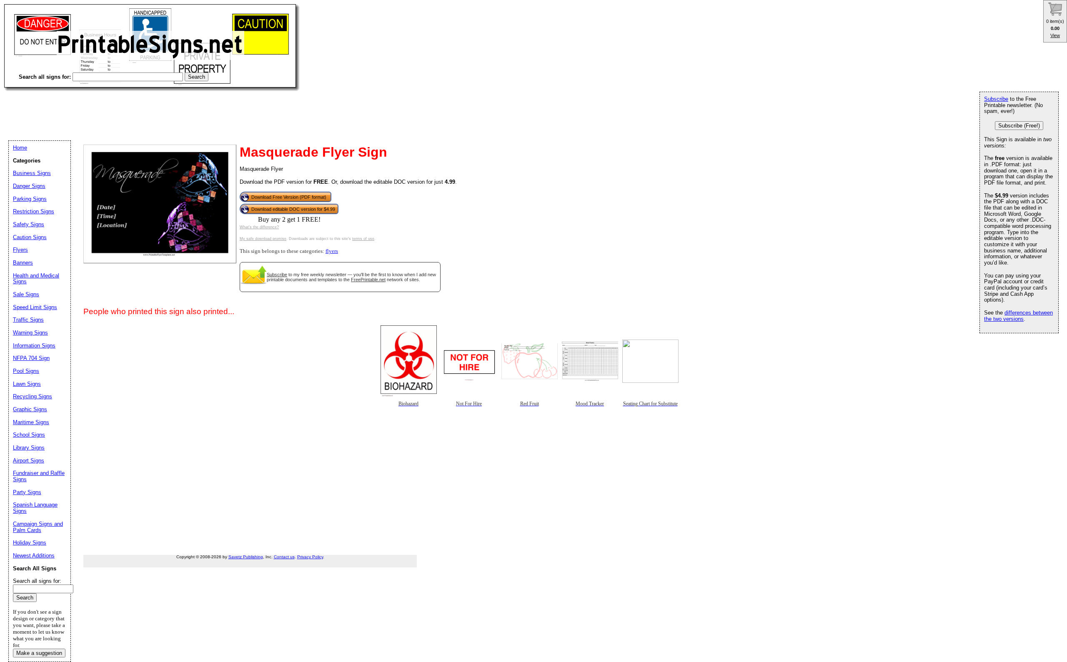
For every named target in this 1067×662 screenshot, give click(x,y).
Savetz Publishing (245, 557)
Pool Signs (26, 371)
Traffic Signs (28, 320)
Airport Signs (28, 460)
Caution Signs (30, 237)
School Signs (29, 435)
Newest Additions (34, 555)
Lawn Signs (27, 384)
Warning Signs (30, 333)
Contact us (284, 557)
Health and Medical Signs (36, 278)
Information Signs (34, 345)
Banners (23, 263)
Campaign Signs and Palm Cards (38, 527)
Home (20, 148)
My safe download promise (263, 239)
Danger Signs (29, 186)
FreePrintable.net (368, 279)
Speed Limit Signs (35, 307)
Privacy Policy (310, 557)
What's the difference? (259, 227)
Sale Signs (26, 294)
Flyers (20, 250)
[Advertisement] (156, 108)
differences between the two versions (1018, 316)
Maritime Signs (31, 422)
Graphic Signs (30, 409)
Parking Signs (30, 199)
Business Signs (32, 173)
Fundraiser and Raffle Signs (39, 476)
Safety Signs (28, 224)
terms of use (363, 239)
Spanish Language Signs (35, 508)
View (1055, 35)
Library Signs (29, 448)
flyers (332, 251)
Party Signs (27, 492)
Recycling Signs (32, 396)
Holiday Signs (29, 543)
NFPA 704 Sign (31, 358)
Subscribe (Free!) (1019, 125)
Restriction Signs (33, 211)
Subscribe (277, 274)
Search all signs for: (37, 581)
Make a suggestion (39, 653)
